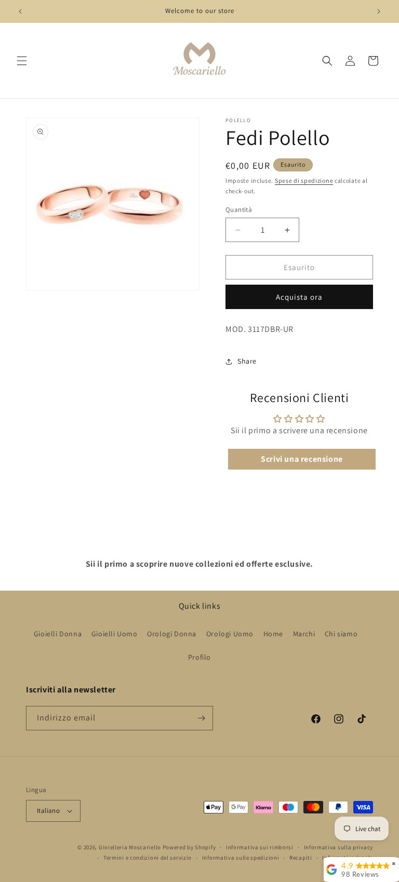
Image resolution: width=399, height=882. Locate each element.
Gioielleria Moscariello (130, 847)
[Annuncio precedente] (20, 11)
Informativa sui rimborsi (260, 847)
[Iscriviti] (201, 718)
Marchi (304, 633)
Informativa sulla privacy (339, 847)
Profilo (199, 657)
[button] (21, 60)
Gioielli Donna (58, 633)
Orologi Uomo (230, 633)
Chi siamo (341, 633)
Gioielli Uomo (114, 633)
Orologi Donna (171, 633)
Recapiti (300, 857)
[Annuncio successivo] (378, 11)
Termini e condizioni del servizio (147, 857)
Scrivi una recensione (302, 458)
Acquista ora (299, 297)
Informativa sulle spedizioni (241, 857)
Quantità (238, 209)
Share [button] (247, 361)
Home (273, 633)
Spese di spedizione (304, 180)
